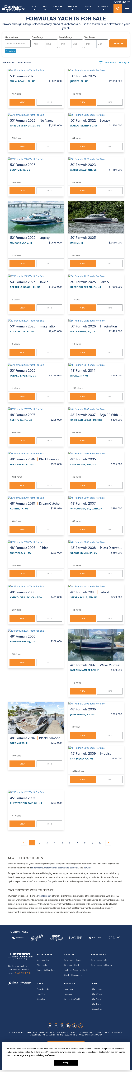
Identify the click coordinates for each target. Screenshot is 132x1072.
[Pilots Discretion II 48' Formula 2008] (96, 542)
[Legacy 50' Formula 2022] (96, 114)
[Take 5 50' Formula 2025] (36, 276)
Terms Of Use (86, 1032)
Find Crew (41, 994)
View (22, 102)
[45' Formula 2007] (36, 792)
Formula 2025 (22, 76)
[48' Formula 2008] (36, 586)
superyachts (37, 867)
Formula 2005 (83, 459)
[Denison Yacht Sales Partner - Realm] (114, 937)
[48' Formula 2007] (36, 409)
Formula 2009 (90, 753)
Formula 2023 (83, 165)
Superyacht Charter (72, 960)
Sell (45, 6)
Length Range (65, 37)
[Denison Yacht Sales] (20, 955)
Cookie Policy (102, 1032)
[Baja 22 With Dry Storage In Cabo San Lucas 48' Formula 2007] (96, 409)
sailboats (74, 867)
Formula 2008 (96, 548)
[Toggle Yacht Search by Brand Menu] (117, 8)
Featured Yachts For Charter (76, 970)
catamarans (63, 867)
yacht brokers (45, 896)
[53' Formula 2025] (36, 70)
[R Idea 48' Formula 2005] (36, 542)
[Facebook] (57, 1025)
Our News (96, 999)
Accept (66, 1063)
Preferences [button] (50, 1055)
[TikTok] (75, 1025)
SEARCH (118, 43)
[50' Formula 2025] (96, 70)
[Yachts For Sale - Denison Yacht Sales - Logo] (12, 8)
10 (100, 842)
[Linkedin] (69, 1025)
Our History (97, 989)
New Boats (42, 965)
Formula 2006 (83, 709)
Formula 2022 (31, 120)
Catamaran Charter (72, 965)
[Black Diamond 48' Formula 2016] (36, 453)
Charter (57, 6)
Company (88, 6)
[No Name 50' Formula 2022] (36, 114)
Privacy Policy (46, 1032)
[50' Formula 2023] (96, 159)
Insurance (68, 994)
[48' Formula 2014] (96, 364)
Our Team (96, 1004)
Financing (68, 989)
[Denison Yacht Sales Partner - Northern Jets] (17, 937)
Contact (103, 6)
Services (72, 6)
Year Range (89, 37)
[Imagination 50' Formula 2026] (36, 320)
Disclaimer (116, 1032)
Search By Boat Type (46, 970)
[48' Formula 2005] (96, 453)
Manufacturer (11, 37)
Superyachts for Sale (100, 960)
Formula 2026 (22, 165)
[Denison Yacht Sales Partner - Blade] (95, 937)
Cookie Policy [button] (104, 1052)
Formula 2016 (35, 459)
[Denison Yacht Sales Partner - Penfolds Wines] (37, 937)
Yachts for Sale (43, 960)
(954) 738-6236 (22, 973)
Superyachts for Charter (101, 965)
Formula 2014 (82, 370)
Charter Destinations (73, 975)
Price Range (37, 37)
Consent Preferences (67, 1032)
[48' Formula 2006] (96, 703)
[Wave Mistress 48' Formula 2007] (96, 645)
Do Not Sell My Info (67, 1035)
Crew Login (42, 999)
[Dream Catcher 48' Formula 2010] (36, 497)
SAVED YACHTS (122, 2)
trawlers (87, 867)
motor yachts (50, 867)
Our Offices (97, 994)
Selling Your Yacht (72, 999)
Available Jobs (43, 989)
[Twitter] (81, 1025)
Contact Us (97, 1009)
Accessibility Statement (42, 1035)
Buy (34, 6)
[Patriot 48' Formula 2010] (96, 586)
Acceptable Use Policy (90, 1035)
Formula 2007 (22, 415)
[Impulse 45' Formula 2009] (96, 747)
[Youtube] (51, 1025)
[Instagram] (63, 1025)
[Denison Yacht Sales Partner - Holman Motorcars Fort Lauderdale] (56, 937)
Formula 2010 (35, 503)
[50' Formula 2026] (36, 159)
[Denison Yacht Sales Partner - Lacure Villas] (75, 937)
